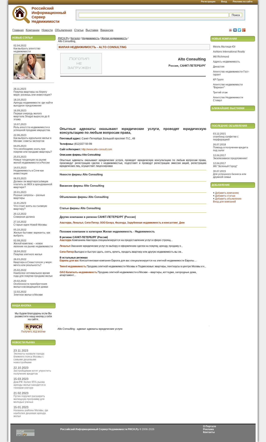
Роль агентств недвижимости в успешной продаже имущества (32, 129)
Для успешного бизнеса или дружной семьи (229, 176)
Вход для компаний (224, 201)
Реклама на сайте (242, 1)
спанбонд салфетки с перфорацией (225, 138)
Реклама (208, 429)
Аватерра (65, 222)
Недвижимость (90, 38)
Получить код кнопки (33, 331)
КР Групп (218, 79)
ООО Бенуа (107, 222)
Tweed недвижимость (73, 266)
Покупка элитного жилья (28, 254)
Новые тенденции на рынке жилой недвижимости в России (32, 161)
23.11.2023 (21, 350)
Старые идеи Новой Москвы (30, 224)
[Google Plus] (244, 30)
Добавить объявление (228, 198)
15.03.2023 (21, 379)
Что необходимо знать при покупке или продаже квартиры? (33, 150)
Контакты (209, 432)
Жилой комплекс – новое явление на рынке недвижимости (33, 245)
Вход (224, 1)
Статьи (79, 30)
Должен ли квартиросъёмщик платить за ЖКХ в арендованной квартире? (33, 184)
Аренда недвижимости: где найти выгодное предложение (33, 104)
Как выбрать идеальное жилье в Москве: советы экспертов (32, 139)
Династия (218, 66)
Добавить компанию (227, 192)
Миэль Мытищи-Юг (224, 46)
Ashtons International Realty (229, 51)
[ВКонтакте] (235, 30)
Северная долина (24, 216)
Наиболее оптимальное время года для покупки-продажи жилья (33, 274)
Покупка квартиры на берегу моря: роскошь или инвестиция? (33, 93)
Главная (18, 30)
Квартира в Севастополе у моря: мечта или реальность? (33, 264)
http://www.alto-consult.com (96, 149)
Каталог (75, 38)
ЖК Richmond (221, 56)
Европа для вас (69, 260)
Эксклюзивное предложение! (230, 158)
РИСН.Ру (63, 38)
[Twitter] (239, 30)
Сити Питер (92, 222)
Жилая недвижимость (114, 38)
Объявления (63, 30)
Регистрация (208, 1)
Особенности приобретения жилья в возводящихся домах (31, 285)
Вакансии (106, 30)
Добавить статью (225, 195)
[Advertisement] (132, 103)
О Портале (209, 426)
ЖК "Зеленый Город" (225, 166)
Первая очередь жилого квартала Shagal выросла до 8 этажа (31, 116)
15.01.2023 (21, 407)
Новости (47, 30)
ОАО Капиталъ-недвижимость (78, 272)
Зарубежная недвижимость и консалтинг (152, 222)
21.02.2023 (21, 393)
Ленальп (78, 222)
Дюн (182, 222)
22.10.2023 (21, 367)
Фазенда (120, 222)
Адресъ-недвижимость (226, 61)
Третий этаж (220, 92)
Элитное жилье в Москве (28, 294)
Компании (32, 30)
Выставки (92, 30)
